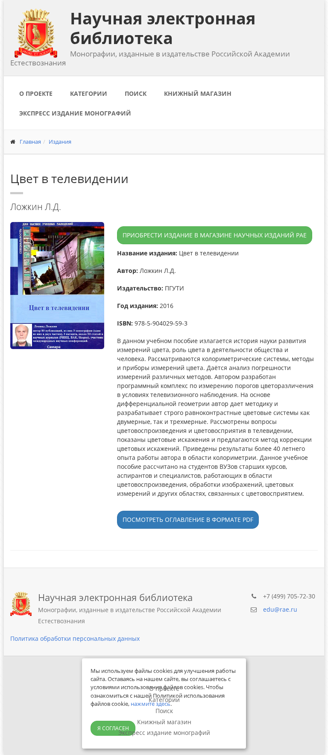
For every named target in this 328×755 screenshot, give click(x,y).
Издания (60, 141)
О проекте (36, 93)
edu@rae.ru (280, 609)
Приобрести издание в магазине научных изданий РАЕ (215, 235)
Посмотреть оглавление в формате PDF (188, 519)
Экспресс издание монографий (75, 113)
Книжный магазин (197, 93)
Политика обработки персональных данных (75, 638)
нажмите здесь (150, 704)
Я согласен (113, 728)
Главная (30, 141)
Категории (88, 93)
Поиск (135, 93)
